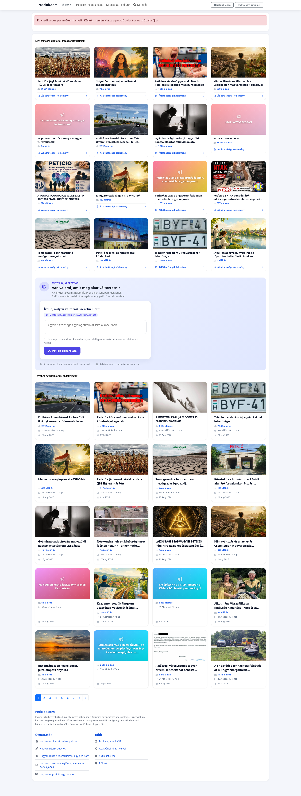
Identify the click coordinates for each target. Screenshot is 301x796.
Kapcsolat (112, 4)
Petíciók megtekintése (89, 4)
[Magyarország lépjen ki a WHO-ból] (121, 186)
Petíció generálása (64, 350)
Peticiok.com (47, 5)
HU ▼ (68, 4)
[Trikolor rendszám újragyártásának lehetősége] (180, 244)
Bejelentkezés (222, 4)
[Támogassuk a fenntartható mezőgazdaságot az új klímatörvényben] (62, 244)
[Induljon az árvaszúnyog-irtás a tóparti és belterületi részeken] (238, 244)
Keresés (142, 4)
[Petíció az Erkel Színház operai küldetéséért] (121, 244)
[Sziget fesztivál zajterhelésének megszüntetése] (121, 73)
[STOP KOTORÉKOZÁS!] (238, 128)
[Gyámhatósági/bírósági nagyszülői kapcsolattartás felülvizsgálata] (180, 130)
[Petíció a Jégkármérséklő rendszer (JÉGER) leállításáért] (62, 73)
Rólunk (125, 4)
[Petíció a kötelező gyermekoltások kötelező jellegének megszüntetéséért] (180, 73)
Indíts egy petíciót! (249, 4)
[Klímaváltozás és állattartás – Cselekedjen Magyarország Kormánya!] (238, 73)
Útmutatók (43, 735)
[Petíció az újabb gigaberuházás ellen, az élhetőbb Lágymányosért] (180, 187)
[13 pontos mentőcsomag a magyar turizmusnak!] (62, 130)
